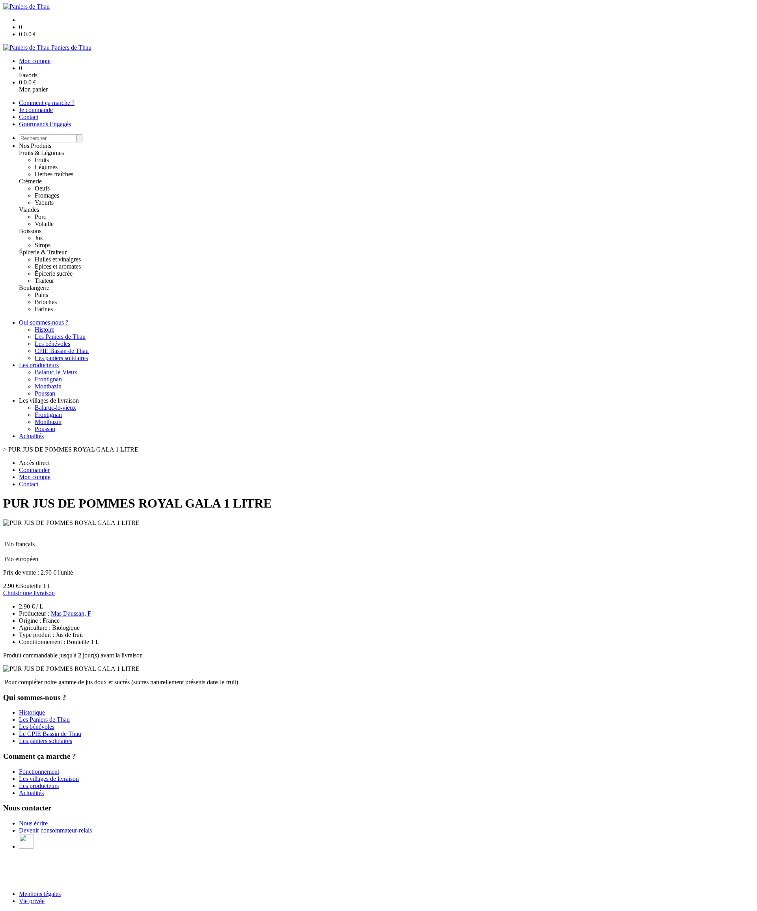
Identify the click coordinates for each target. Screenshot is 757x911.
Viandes (29, 209)
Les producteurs (39, 365)
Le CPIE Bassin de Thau (50, 733)
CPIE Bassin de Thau (62, 350)
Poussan (45, 393)
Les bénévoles (52, 343)
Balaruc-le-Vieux (56, 372)
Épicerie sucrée (54, 273)
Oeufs (42, 188)
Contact (28, 117)
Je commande (36, 109)
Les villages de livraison (49, 778)
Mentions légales (40, 893)
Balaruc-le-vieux (55, 407)
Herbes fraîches (54, 174)
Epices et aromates (58, 266)
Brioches (46, 302)
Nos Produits (35, 145)
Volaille (44, 223)
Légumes (46, 167)
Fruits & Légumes (41, 152)
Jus (39, 238)
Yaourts (44, 202)
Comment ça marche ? (47, 102)
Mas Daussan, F (71, 613)
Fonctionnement (39, 771)
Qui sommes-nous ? (43, 322)
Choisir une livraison (29, 593)
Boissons (30, 231)
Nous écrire (33, 823)
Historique (32, 712)
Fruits (42, 160)
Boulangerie (34, 287)
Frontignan (48, 379)
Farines (44, 309)
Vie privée (32, 901)
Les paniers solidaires (61, 358)
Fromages (47, 195)
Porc (40, 216)
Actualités (31, 436)
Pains (41, 294)
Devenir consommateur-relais (55, 830)
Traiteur (44, 280)
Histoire (44, 329)
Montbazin (48, 386)
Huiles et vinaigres (58, 259)
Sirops (42, 245)
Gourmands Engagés (45, 124)
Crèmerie (30, 181)
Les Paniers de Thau (60, 336)
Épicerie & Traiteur (43, 252)
